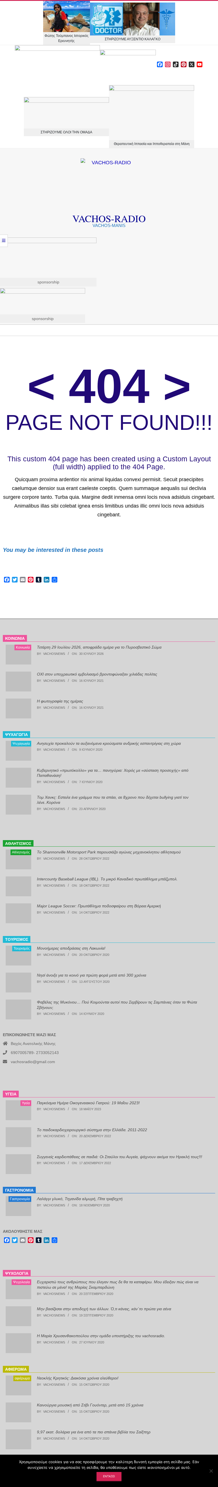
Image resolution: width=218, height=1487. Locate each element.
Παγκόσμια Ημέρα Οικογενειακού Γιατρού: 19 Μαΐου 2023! (88, 1103)
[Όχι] (211, 1471)
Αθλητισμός (21, 852)
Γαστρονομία (20, 1199)
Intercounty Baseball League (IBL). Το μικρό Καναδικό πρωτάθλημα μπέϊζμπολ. (107, 879)
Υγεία (26, 1103)
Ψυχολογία (21, 1282)
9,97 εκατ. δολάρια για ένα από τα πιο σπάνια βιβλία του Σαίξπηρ (93, 1432)
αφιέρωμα (22, 1378)
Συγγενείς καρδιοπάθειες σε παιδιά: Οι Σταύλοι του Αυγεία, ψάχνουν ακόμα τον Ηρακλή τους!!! (119, 1156)
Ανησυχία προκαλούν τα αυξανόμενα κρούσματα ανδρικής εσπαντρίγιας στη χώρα (109, 743)
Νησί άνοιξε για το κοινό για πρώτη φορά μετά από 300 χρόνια (91, 975)
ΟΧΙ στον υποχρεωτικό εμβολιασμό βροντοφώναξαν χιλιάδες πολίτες (97, 674)
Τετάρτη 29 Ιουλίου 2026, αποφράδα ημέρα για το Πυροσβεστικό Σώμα (99, 647)
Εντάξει (109, 1476)
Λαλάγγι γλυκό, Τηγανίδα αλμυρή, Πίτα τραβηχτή (80, 1198)
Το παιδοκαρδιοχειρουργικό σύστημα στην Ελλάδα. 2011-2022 (92, 1130)
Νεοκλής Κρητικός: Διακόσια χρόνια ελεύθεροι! (77, 1378)
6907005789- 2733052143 (35, 1052)
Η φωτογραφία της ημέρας (60, 701)
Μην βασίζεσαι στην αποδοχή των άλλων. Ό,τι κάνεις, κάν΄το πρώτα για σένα (104, 1309)
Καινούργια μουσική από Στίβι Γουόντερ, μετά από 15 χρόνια (90, 1405)
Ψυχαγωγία (21, 744)
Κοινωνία (23, 647)
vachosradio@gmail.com (33, 1061)
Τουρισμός (22, 948)
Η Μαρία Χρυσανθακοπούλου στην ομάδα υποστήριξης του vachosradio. (101, 1336)
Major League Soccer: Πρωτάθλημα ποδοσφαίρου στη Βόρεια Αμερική (99, 906)
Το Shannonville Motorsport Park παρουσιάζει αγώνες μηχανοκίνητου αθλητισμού (109, 852)
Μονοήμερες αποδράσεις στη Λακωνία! (71, 948)
